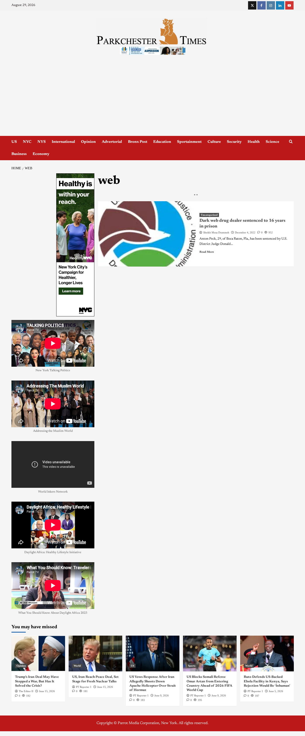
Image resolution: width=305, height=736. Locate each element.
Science (272, 142)
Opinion (88, 142)
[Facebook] (261, 5)
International (63, 142)
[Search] (291, 142)
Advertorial (112, 142)
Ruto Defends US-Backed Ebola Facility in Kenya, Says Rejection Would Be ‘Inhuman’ (267, 681)
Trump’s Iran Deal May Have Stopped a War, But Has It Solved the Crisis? (37, 681)
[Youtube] (289, 5)
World (77, 665)
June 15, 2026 (47, 691)
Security (234, 142)
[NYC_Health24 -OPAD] (75, 245)
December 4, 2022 (245, 232)
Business (19, 154)
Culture (214, 142)
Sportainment (189, 142)
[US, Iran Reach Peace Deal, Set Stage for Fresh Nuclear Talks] (95, 653)
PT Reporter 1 (84, 686)
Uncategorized (209, 214)
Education (162, 142)
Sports (191, 665)
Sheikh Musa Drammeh (216, 232)
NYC (27, 142)
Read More (206, 252)
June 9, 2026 (161, 695)
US (14, 142)
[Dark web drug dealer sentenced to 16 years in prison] (147, 234)
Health (254, 142)
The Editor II (26, 691)
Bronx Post (137, 142)
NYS (41, 142)
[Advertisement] (152, 100)
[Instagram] (271, 5)
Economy (41, 154)
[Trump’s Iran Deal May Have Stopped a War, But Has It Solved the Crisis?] (38, 653)
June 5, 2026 (276, 691)
